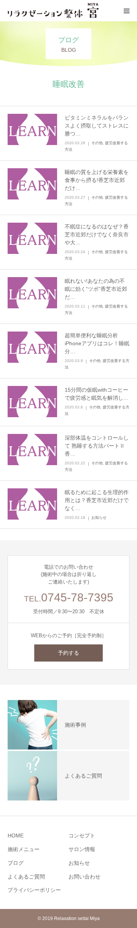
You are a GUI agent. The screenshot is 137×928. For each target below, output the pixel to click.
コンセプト (81, 835)
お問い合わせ (84, 877)
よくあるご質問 (26, 877)
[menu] (126, 10)
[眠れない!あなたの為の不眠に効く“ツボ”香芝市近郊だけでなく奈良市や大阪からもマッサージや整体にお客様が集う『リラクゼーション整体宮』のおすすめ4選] (32, 293)
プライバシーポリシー (34, 890)
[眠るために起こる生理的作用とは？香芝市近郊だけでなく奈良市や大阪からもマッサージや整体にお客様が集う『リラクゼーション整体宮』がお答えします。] (32, 504)
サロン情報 (81, 849)
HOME (16, 835)
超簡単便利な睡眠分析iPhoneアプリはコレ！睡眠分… (97, 343)
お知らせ (99, 517)
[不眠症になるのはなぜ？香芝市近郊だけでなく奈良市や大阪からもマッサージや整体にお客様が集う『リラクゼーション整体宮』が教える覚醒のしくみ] (32, 239)
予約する (68, 653)
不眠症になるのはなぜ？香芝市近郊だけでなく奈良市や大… (97, 234)
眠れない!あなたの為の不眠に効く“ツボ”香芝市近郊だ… (96, 289)
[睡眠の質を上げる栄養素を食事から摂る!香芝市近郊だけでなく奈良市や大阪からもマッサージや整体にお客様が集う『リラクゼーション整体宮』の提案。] (32, 184)
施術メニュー (24, 849)
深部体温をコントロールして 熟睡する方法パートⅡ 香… (97, 446)
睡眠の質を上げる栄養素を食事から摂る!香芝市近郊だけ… (97, 180)
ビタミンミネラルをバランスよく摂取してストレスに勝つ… (97, 126)
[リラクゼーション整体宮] (53, 10)
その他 (97, 143)
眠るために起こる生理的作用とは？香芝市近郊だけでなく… (97, 500)
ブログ (16, 863)
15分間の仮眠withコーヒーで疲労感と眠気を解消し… (97, 394)
